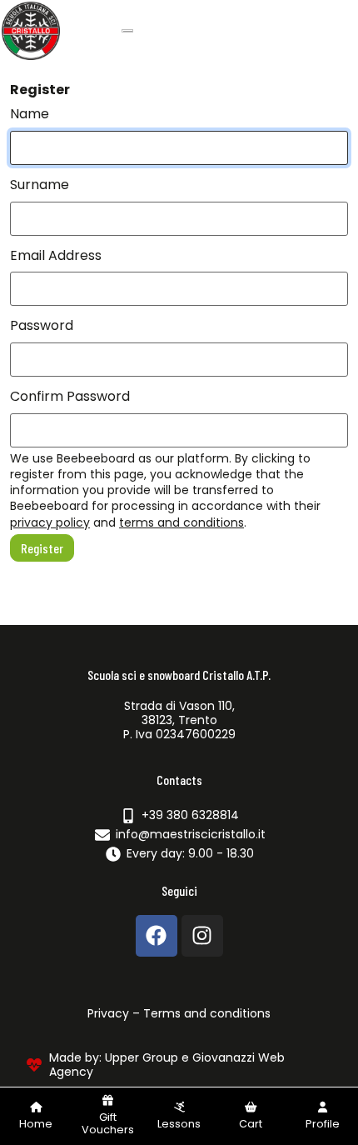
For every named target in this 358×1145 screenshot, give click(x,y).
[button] (250, 1116)
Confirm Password (70, 396)
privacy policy (50, 522)
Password (41, 325)
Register (42, 548)
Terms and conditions (207, 1013)
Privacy (108, 1013)
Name (29, 113)
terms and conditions (181, 522)
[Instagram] (202, 936)
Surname (39, 184)
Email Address (56, 255)
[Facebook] (156, 936)
